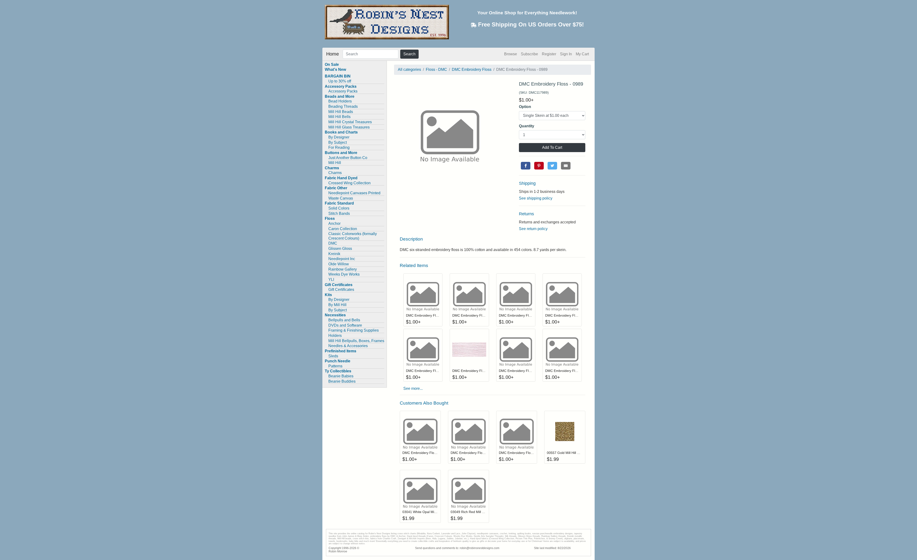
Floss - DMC (436, 69)
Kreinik (334, 254)
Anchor (334, 223)
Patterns (335, 366)
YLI (331, 279)
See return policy (533, 229)
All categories (409, 69)
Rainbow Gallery (342, 269)
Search (409, 54)
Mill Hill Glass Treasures (349, 127)
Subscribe (529, 54)
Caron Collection (342, 229)
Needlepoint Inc (341, 259)
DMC (332, 243)
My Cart (582, 54)
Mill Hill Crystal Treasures (350, 122)
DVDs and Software (345, 325)
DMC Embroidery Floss (471, 69)
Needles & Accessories (348, 346)
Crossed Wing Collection (349, 183)
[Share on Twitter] (552, 166)
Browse (510, 54)
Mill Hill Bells (339, 117)
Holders (335, 336)
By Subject (337, 142)
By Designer (338, 137)
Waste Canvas (340, 198)
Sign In (566, 54)
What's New (335, 69)
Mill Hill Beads (340, 112)
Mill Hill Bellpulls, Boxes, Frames (356, 341)
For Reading (339, 147)
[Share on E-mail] (565, 166)
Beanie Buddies (342, 381)
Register (549, 54)
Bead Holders (340, 101)
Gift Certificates (341, 290)
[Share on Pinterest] (539, 166)
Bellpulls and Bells (344, 320)
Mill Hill (334, 163)
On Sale (332, 64)
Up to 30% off (339, 81)
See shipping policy (535, 198)
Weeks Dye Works (344, 274)
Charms (335, 173)
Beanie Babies (340, 376)
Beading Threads (343, 106)
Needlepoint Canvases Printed (354, 193)
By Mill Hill (337, 305)
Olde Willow (338, 264)
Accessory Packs (342, 91)
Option (525, 107)
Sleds (333, 356)
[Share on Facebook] (525, 166)
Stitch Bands (339, 213)
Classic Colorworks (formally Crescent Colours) (352, 236)
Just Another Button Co (347, 158)
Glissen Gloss (340, 249)
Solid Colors (338, 208)
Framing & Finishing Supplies (353, 330)
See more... (413, 388)
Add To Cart (552, 147)
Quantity (526, 126)
